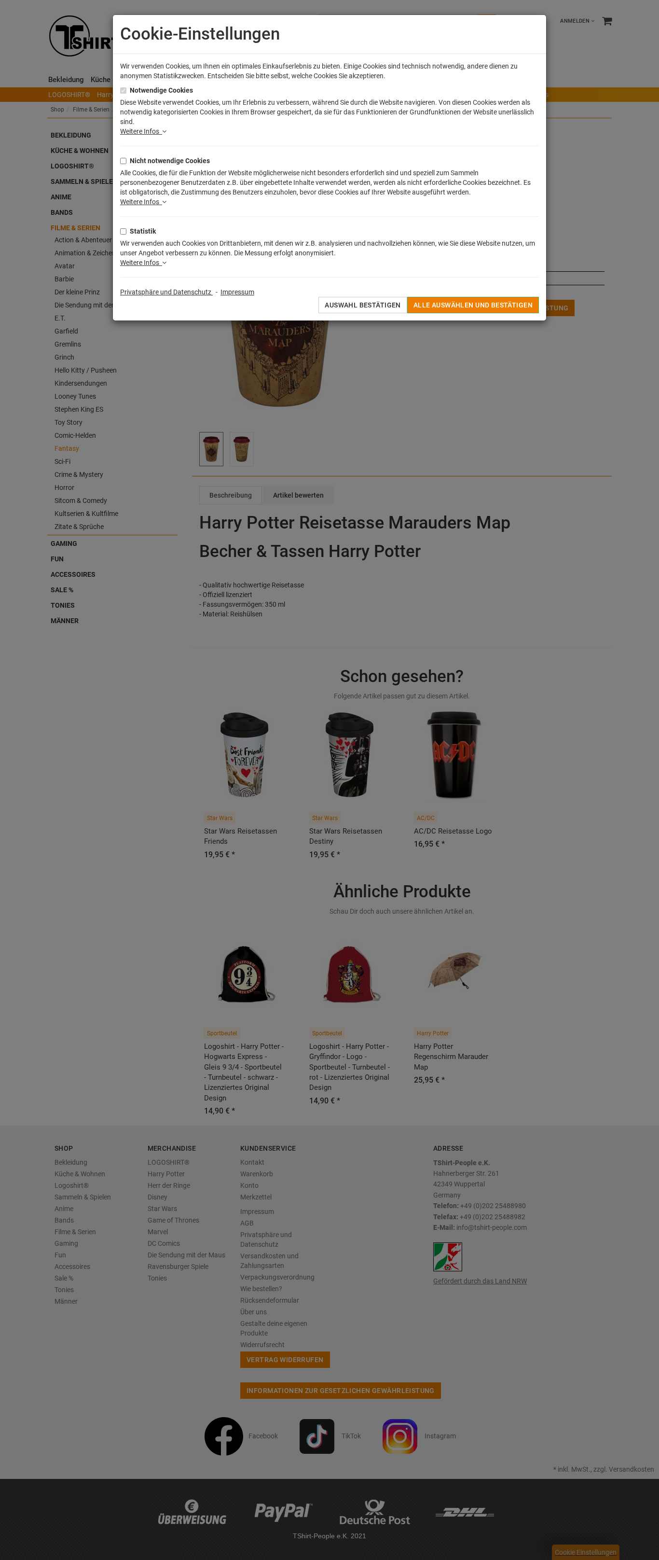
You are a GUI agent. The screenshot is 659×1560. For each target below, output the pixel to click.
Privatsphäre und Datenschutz (166, 292)
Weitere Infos (141, 131)
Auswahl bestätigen (363, 305)
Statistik (143, 231)
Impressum (237, 292)
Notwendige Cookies (161, 90)
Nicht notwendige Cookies (170, 161)
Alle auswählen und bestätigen (473, 305)
